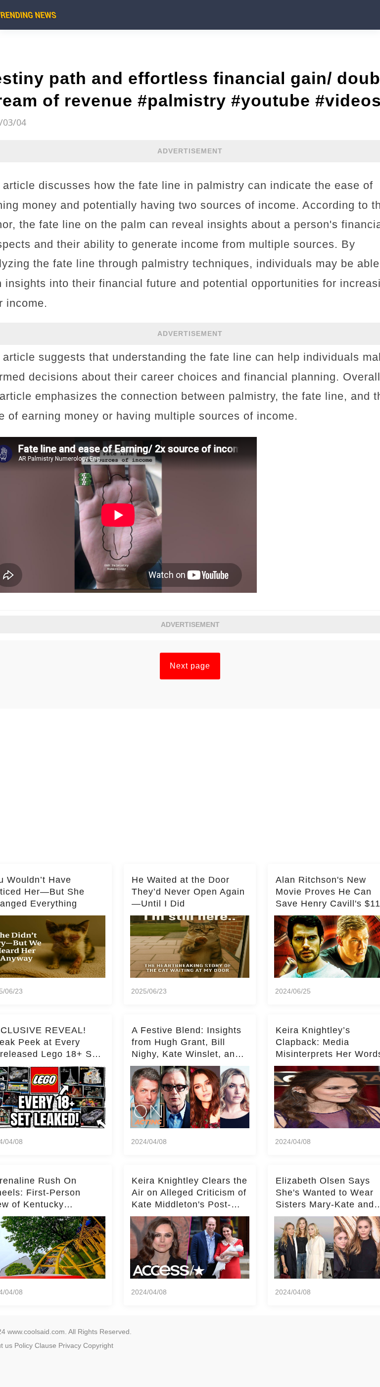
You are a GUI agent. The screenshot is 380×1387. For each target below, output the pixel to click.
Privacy (69, 1345)
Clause (45, 1345)
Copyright (98, 1345)
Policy (23, 1345)
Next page (190, 666)
